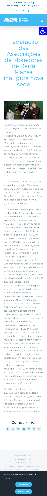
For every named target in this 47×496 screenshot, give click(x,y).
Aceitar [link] (23, 484)
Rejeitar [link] (23, 491)
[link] (43, 31)
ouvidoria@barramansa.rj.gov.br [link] (23, 5)
